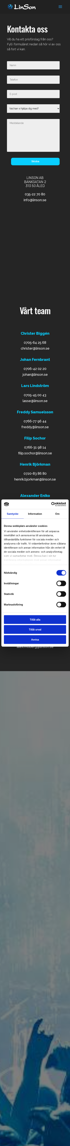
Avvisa (35, 639)
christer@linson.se (35, 348)
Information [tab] (35, 513)
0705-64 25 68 (35, 343)
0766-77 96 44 (35, 421)
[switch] (61, 583)
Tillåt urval (35, 629)
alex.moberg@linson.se (35, 647)
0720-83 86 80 (35, 473)
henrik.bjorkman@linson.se (35, 479)
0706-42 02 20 (35, 369)
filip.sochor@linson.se (35, 453)
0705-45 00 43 (35, 395)
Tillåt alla (35, 619)
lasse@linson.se (35, 401)
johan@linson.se (35, 374)
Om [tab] (57, 513)
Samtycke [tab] (13, 513)
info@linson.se (35, 200)
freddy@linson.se (35, 427)
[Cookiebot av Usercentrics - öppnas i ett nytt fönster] (51, 504)
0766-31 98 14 (35, 447)
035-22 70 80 (35, 194)
